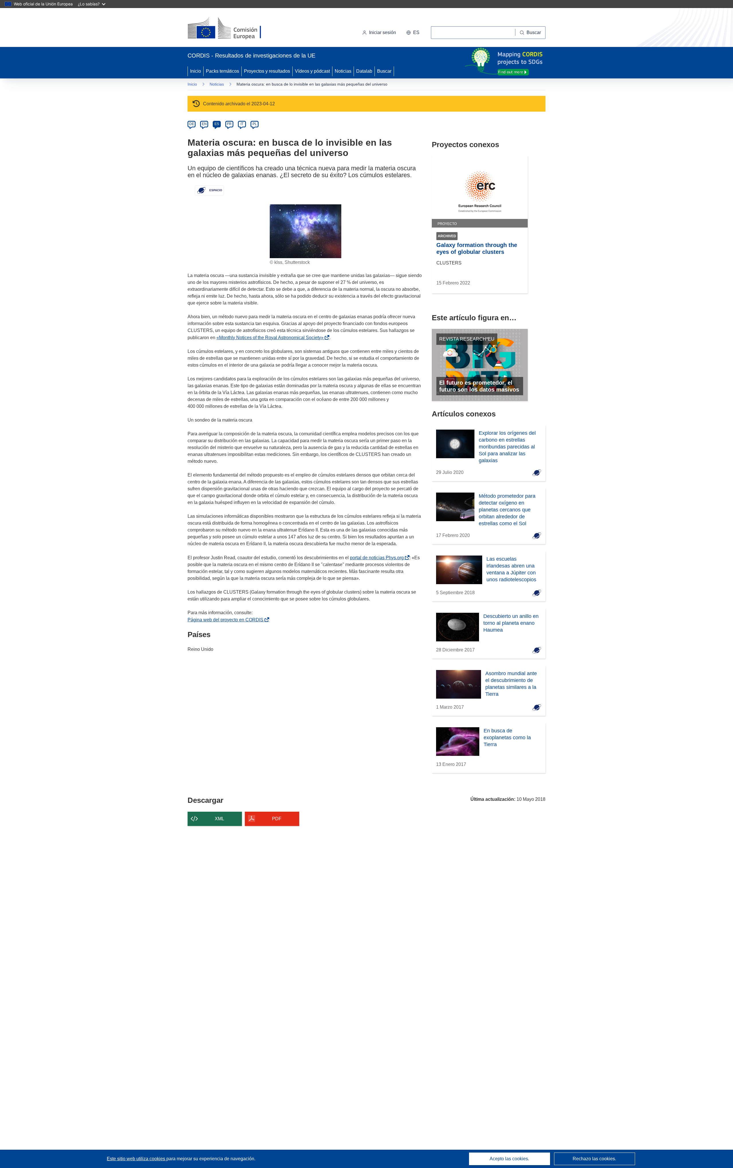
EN (204, 124)
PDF (276, 818)
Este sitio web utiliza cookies (136, 1158)
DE (191, 124)
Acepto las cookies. (509, 1158)
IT (242, 124)
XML (219, 818)
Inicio (195, 71)
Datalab (364, 71)
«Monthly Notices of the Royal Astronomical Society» (271, 337)
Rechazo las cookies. (594, 1158)
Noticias (343, 71)
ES (216, 124)
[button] (413, 32)
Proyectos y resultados (267, 71)
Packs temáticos (222, 71)
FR (229, 124)
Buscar (384, 71)
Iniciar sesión (382, 32)
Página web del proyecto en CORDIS (227, 619)
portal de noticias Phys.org (378, 557)
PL (255, 124)
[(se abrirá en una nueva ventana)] (234, 28)
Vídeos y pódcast (312, 71)
